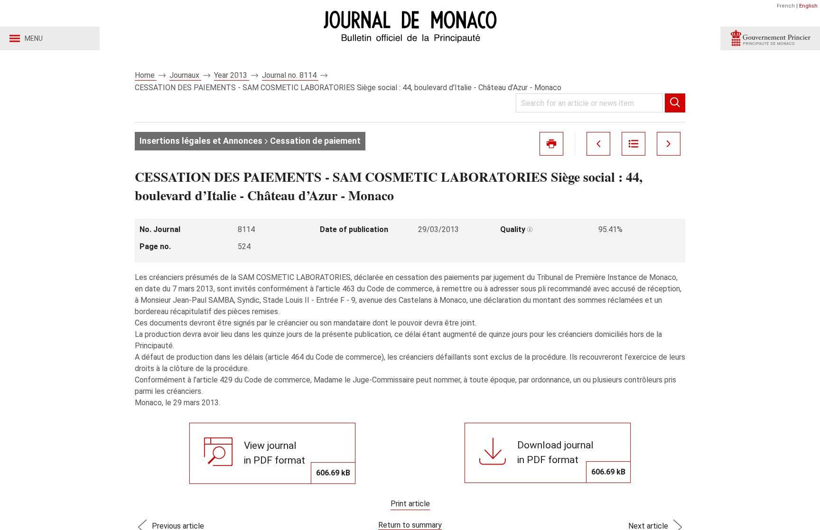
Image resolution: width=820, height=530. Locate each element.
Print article (410, 503)
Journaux (185, 75)
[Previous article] (598, 144)
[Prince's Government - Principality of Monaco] (770, 38)
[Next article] (668, 144)
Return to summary (410, 525)
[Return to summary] (633, 144)
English (808, 6)
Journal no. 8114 (290, 75)
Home (146, 75)
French (786, 6)
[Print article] (551, 144)
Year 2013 (231, 75)
